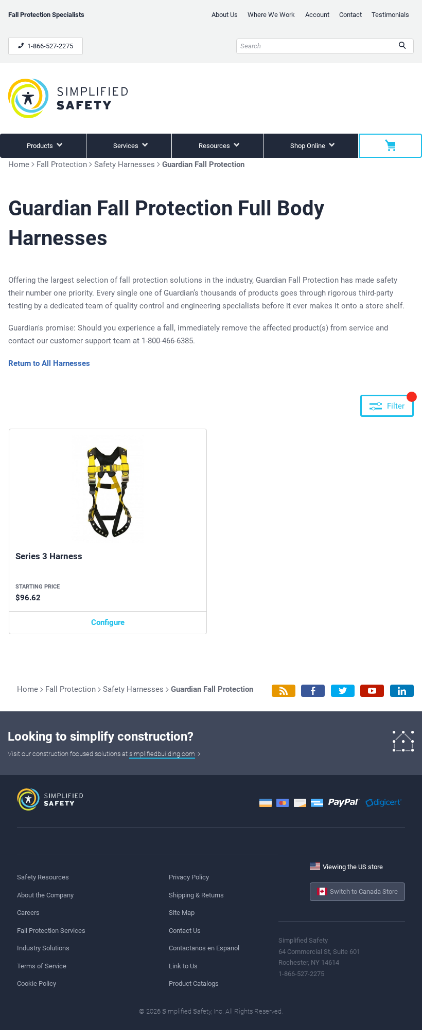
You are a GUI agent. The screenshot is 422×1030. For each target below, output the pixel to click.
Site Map (182, 912)
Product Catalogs (194, 983)
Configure (108, 622)
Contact (350, 15)
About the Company (45, 895)
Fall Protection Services (51, 930)
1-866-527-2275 (49, 46)
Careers (28, 912)
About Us (225, 15)
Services (126, 146)
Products (41, 146)
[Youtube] (372, 691)
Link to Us (183, 966)
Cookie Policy (36, 983)
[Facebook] (313, 691)
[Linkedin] (402, 691)
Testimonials (390, 15)
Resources (215, 146)
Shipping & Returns (196, 895)
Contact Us (185, 930)
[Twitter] (343, 691)
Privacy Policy (189, 877)
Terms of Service (41, 966)
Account (317, 15)
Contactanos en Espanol (204, 948)
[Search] (402, 46)
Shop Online (308, 146)
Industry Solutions (43, 948)
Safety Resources (43, 877)
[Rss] (283, 691)
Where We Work (271, 15)
